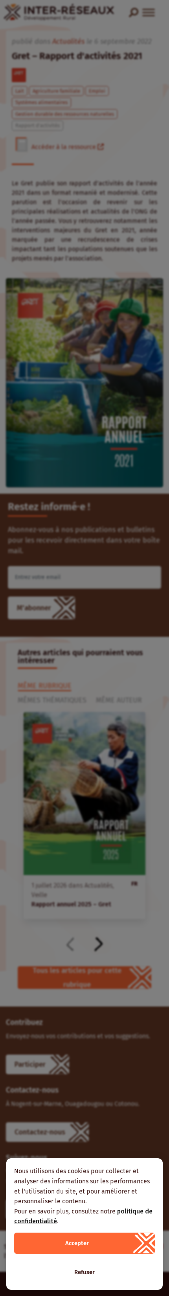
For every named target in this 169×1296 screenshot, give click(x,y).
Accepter (77, 1243)
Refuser (84, 1272)
